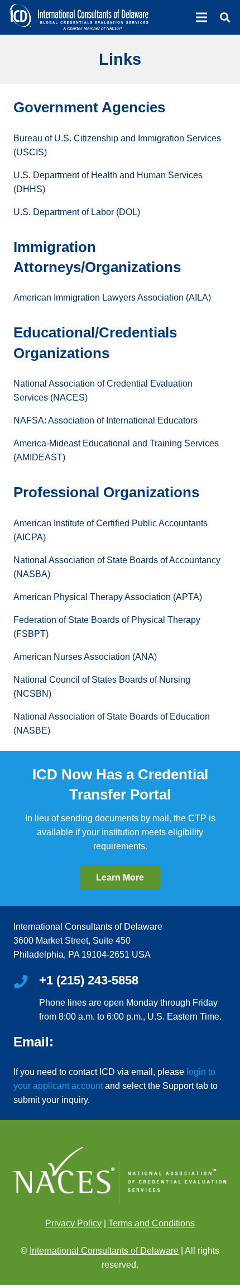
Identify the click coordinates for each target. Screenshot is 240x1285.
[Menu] (201, 17)
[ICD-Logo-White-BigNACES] (78, 17)
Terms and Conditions (151, 1223)
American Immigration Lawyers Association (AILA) (112, 297)
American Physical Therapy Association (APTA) (107, 597)
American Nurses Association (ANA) (85, 656)
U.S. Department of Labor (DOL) (76, 212)
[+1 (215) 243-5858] (26, 983)
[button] (225, 17)
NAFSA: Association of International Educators (105, 420)
